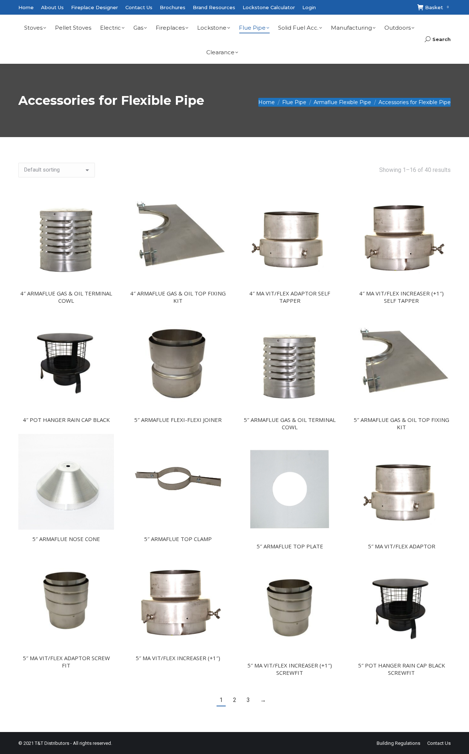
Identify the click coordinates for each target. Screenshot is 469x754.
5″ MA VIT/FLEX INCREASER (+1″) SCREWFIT (289, 669)
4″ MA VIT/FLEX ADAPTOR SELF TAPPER (289, 297)
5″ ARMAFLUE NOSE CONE (66, 538)
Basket (436, 7)
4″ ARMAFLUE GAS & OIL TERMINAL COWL (66, 297)
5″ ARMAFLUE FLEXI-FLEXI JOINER (178, 419)
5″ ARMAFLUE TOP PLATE (289, 546)
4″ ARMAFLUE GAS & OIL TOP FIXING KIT (178, 297)
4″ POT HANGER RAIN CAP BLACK (66, 419)
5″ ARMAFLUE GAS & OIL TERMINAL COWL (290, 423)
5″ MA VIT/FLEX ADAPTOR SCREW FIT (66, 661)
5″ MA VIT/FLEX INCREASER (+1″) (178, 658)
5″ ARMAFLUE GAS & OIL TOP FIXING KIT (401, 423)
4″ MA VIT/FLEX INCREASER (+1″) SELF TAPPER (401, 297)
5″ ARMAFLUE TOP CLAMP (178, 538)
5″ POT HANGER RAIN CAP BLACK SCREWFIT (401, 669)
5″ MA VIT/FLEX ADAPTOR (401, 546)
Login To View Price (104, 270)
